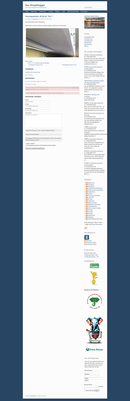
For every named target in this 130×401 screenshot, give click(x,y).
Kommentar (28, 113)
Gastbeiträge (91, 191)
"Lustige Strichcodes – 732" (91, 256)
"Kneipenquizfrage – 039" (91, 255)
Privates (90, 209)
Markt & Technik (28, 61)
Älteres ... (86, 46)
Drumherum (91, 186)
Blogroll (57, 11)
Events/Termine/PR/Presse (95, 188)
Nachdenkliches (92, 206)
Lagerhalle (91, 197)
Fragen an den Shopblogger (95, 190)
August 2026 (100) (89, 37)
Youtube (51, 11)
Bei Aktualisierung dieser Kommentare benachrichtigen (41, 145)
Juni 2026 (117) (88, 40)
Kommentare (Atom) (91, 244)
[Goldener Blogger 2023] (94, 278)
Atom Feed (89, 240)
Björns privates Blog (73, 11)
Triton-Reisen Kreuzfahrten (95, 224)
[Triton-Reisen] (94, 349)
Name (27, 99)
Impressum (34, 11)
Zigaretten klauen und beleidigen (42, 62)
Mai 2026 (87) (88, 42)
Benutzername (88, 370)
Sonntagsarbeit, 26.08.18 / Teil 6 (36, 64)
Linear (38, 81)
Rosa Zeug (93, 127)
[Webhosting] (94, 265)
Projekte (90, 211)
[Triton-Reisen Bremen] (94, 22)
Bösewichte (91, 182)
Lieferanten (91, 200)
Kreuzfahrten (84, 11)
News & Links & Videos (94, 208)
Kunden (90, 193)
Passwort (87, 374)
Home (27, 11)
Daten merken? (31, 143)
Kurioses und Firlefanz (94, 195)
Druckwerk (91, 184)
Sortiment (90, 217)
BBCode (27, 134)
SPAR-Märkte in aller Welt (95, 218)
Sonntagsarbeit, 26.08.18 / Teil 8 (69, 64)
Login (63, 11)
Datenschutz (42, 11)
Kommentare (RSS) (91, 242)
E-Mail (27, 104)
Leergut (90, 199)
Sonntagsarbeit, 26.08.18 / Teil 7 (39, 16)
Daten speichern (90, 390)
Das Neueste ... (88, 44)
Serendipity (33, 395)
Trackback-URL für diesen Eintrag (32, 72)
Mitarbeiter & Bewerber (94, 204)
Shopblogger (91, 215)
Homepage (28, 108)
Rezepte (90, 213)
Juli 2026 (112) (88, 38)
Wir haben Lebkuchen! (96, 55)
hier (69, 87)
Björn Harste (35, 19)
